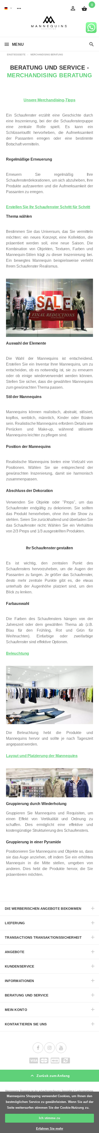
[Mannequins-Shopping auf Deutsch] (6, 8)
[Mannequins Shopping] (49, 22)
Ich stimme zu (49, 1118)
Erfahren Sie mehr (49, 1128)
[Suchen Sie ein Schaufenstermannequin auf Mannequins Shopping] (91, 44)
